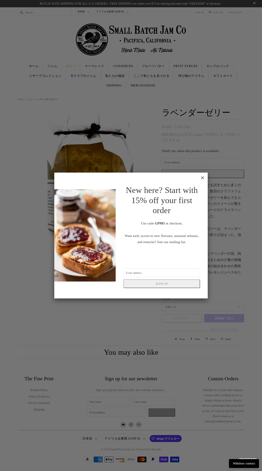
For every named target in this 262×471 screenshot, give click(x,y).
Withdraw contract (244, 463)
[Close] (202, 178)
